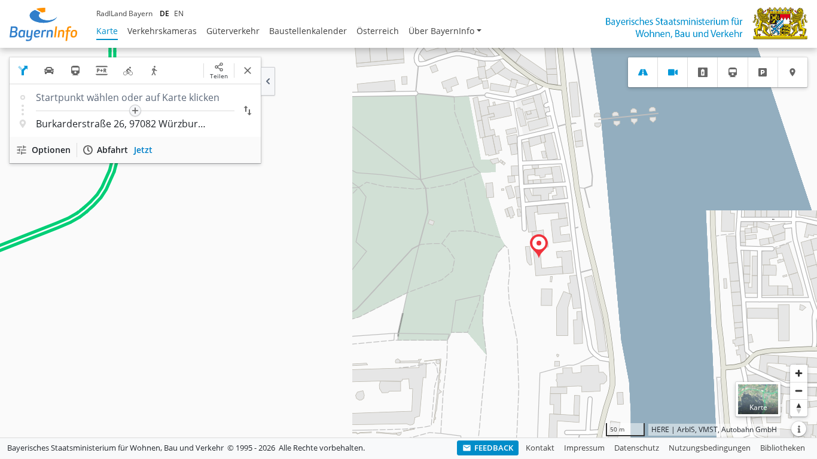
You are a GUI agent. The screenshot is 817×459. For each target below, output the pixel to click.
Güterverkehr (233, 30)
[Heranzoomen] (798, 373)
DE (164, 13)
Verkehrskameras (162, 30)
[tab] (642, 72)
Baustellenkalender (308, 30)
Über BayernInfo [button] (441, 30)
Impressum (584, 447)
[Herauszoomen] (798, 390)
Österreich (377, 30)
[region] (408, 242)
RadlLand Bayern (124, 13)
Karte (107, 30)
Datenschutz (636, 447)
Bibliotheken (782, 447)
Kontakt (540, 447)
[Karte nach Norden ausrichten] (798, 408)
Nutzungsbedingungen (710, 447)
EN (179, 13)
